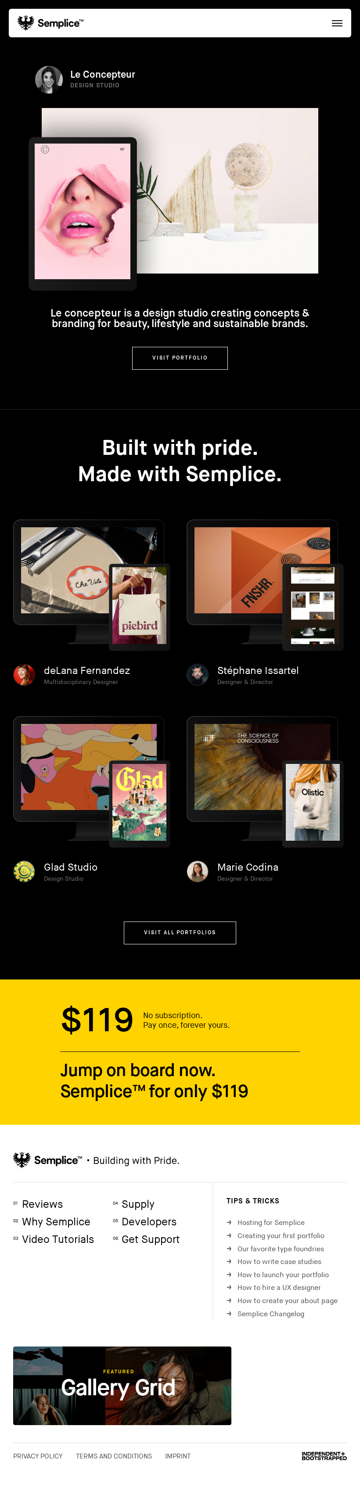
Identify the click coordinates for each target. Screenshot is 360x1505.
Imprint (178, 1456)
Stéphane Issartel (258, 671)
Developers (144, 1222)
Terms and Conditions (114, 1456)
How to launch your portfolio (278, 1275)
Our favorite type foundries (275, 1249)
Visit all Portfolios (180, 933)
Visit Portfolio (180, 358)
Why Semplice (51, 1222)
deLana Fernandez (87, 671)
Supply (134, 1204)
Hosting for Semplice (266, 1223)
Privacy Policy (38, 1456)
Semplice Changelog (265, 1314)
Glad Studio (70, 867)
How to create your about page (282, 1301)
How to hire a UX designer (274, 1288)
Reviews (38, 1204)
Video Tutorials (53, 1239)
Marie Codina (247, 867)
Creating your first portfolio (275, 1236)
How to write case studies (274, 1262)
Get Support (146, 1239)
